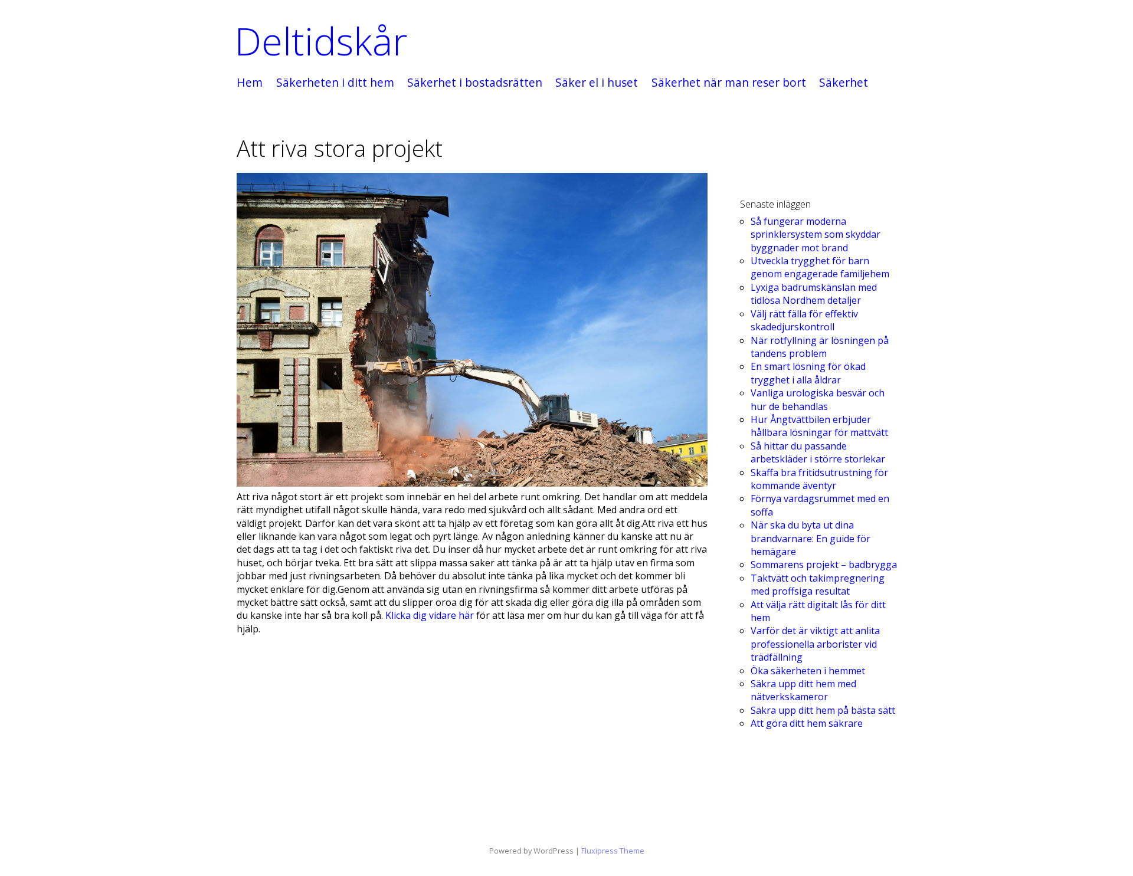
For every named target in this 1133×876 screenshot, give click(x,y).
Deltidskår (321, 41)
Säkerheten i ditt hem (335, 83)
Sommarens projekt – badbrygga (824, 564)
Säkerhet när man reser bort (728, 83)
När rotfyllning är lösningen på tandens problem (820, 347)
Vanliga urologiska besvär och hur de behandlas (818, 399)
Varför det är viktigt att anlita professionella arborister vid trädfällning (815, 644)
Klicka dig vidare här (429, 615)
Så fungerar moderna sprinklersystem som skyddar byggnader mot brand (815, 234)
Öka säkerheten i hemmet (808, 670)
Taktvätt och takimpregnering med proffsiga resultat (818, 585)
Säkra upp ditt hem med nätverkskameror (803, 690)
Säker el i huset (596, 83)
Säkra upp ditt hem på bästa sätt (823, 710)
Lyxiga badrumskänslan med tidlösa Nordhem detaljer (814, 294)
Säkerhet (843, 83)
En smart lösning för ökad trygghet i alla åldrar (808, 373)
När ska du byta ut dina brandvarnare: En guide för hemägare (810, 538)
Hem (250, 83)
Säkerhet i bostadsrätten (474, 83)
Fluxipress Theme (612, 850)
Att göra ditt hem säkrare (807, 723)
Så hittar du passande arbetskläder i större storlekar (818, 452)
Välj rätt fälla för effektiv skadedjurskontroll (804, 320)
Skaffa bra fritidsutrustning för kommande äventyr (819, 479)
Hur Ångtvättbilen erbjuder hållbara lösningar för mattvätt (819, 426)
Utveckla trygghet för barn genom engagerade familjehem (820, 267)
